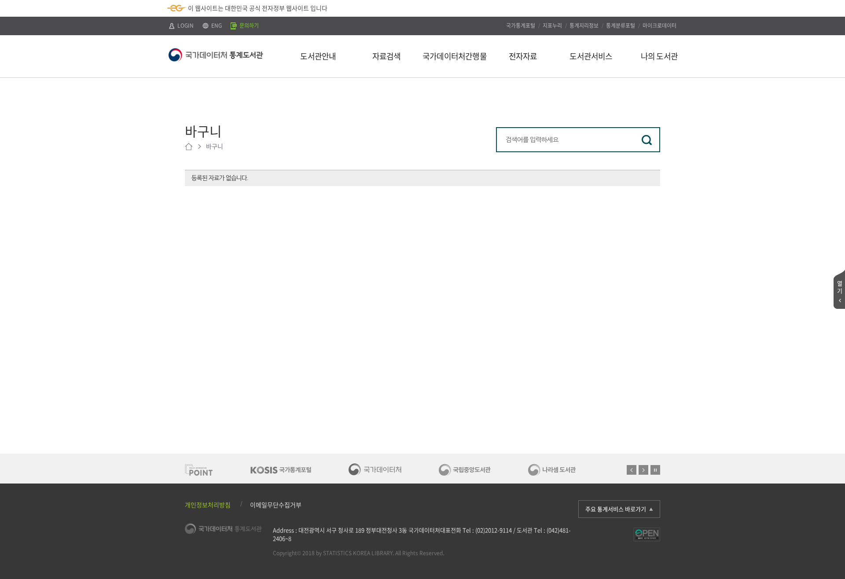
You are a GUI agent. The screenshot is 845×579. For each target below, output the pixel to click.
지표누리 (552, 25)
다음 (643, 470)
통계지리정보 (584, 25)
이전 (631, 470)
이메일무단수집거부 (275, 504)
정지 (655, 470)
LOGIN (185, 25)
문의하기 (248, 25)
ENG (216, 25)
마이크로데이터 (659, 25)
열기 (839, 287)
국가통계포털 (520, 25)
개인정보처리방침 (208, 504)
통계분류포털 (620, 25)
